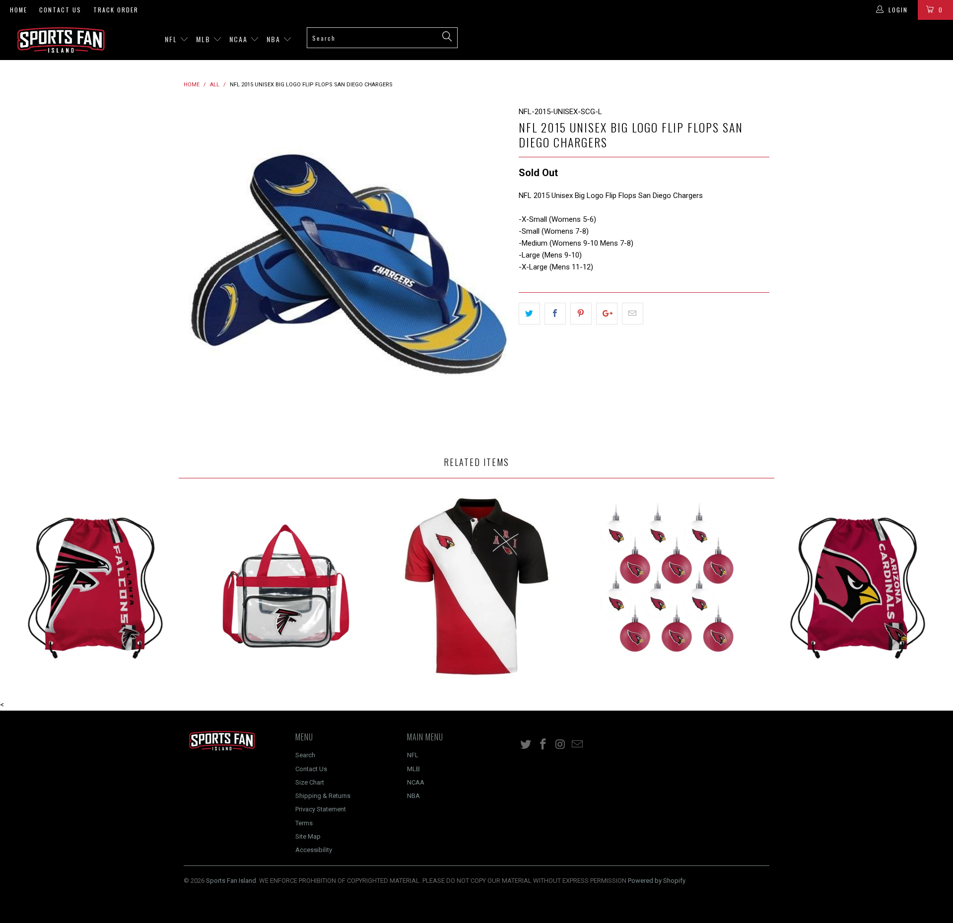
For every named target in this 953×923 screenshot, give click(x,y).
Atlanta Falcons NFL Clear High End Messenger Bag (286, 586)
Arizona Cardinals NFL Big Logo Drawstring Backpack (858, 586)
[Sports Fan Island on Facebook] (543, 744)
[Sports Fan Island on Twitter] (526, 744)
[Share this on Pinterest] (581, 314)
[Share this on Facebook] (555, 314)
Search (305, 755)
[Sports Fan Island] (81, 40)
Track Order (115, 9)
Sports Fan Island (231, 880)
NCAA (239, 39)
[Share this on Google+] (606, 314)
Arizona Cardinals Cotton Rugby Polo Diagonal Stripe (476, 586)
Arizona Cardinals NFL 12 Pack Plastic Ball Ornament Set (667, 586)
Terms (304, 823)
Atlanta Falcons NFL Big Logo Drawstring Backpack (95, 586)
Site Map (308, 836)
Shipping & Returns (322, 795)
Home (18, 9)
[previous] (201, 268)
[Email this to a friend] (632, 314)
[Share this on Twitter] (529, 314)
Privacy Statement (320, 809)
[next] (491, 268)
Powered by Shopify (656, 880)
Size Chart (309, 782)
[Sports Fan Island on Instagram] (560, 744)
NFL (172, 39)
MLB (204, 39)
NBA (275, 39)
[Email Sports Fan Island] (577, 744)
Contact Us (60, 9)
